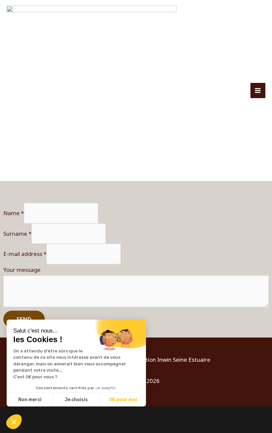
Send (24, 319)
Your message (21, 270)
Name (13, 213)
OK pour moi (123, 399)
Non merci (29, 399)
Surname (17, 233)
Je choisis (76, 399)
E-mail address (24, 254)
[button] (14, 422)
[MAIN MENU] (258, 90)
